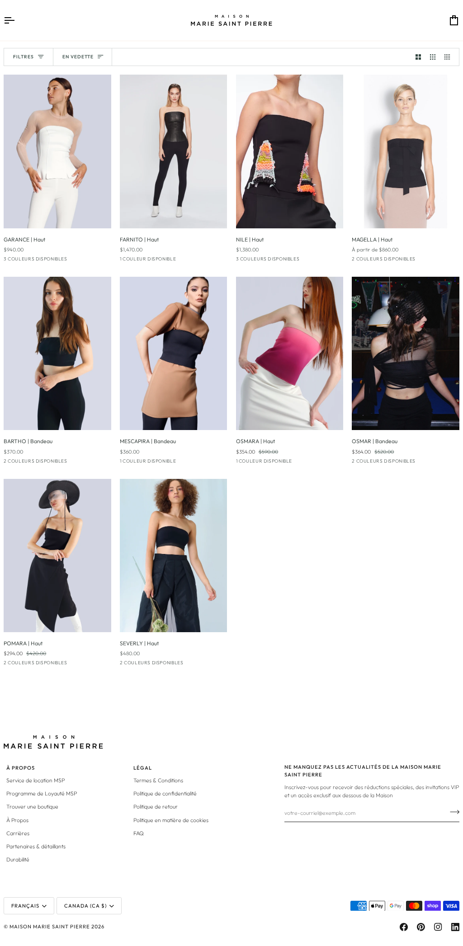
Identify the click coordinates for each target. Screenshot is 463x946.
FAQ (138, 833)
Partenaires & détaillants (36, 846)
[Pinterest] (421, 927)
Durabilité (17, 859)
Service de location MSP (35, 780)
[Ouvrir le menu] (17, 20)
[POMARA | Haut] (57, 555)
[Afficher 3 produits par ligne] (432, 57)
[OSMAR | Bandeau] (405, 353)
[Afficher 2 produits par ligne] (418, 57)
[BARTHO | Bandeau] (57, 353)
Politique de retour (155, 806)
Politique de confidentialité (165, 793)
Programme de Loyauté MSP (41, 793)
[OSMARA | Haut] (290, 353)
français (25, 906)
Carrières (17, 833)
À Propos (17, 820)
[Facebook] (404, 927)
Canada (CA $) (85, 906)
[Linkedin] (455, 927)
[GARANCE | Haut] (57, 151)
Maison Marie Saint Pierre (49, 926)
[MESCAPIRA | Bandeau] (173, 353)
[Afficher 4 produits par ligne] (449, 57)
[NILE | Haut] (290, 151)
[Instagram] (438, 927)
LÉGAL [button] (142, 768)
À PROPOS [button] (20, 768)
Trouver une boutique (32, 806)
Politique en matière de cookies (170, 820)
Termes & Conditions (158, 780)
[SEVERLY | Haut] (173, 555)
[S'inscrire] (451, 811)
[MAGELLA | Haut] (405, 151)
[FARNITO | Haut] (173, 151)
